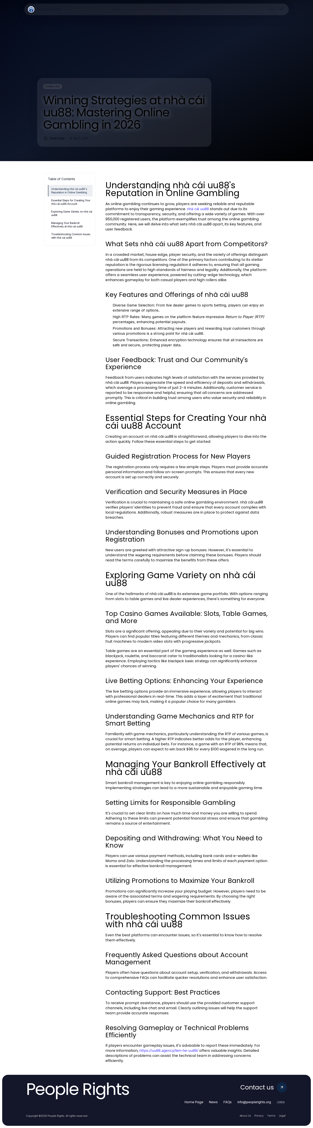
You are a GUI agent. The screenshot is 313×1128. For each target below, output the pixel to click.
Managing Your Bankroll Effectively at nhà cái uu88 (67, 224)
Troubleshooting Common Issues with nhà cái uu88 (70, 236)
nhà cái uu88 (198, 209)
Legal (282, 1116)
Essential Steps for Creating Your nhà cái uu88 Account (70, 202)
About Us (245, 1116)
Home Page (194, 1102)
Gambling (52, 86)
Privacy (259, 1116)
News (213, 1102)
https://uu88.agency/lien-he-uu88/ (168, 1050)
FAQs (228, 1102)
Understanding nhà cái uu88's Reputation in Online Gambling (69, 190)
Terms (271, 1116)
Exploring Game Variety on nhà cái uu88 (71, 213)
